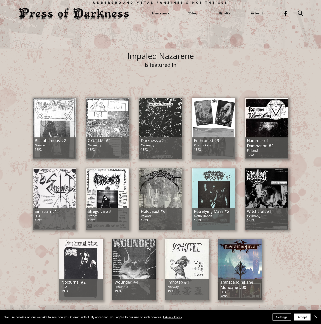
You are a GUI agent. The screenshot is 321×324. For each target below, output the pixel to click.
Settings (281, 317)
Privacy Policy (172, 317)
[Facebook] (285, 13)
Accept (302, 317)
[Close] (315, 317)
